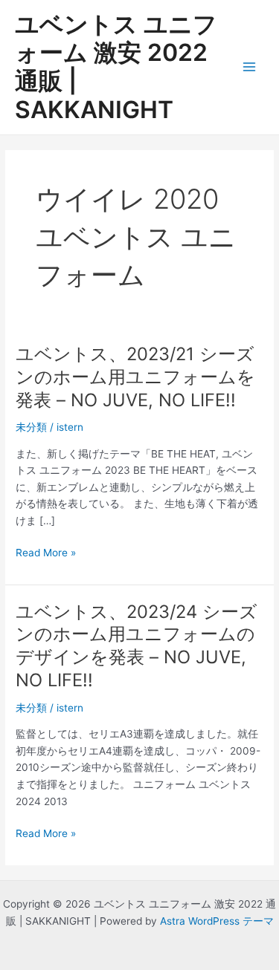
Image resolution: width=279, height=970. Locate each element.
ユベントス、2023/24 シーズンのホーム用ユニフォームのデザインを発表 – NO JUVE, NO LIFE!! (136, 646)
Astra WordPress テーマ (217, 921)
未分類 (31, 427)
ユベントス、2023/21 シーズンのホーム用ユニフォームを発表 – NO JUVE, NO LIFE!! (135, 377)
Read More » (46, 554)
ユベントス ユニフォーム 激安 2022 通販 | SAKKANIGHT (116, 67)
